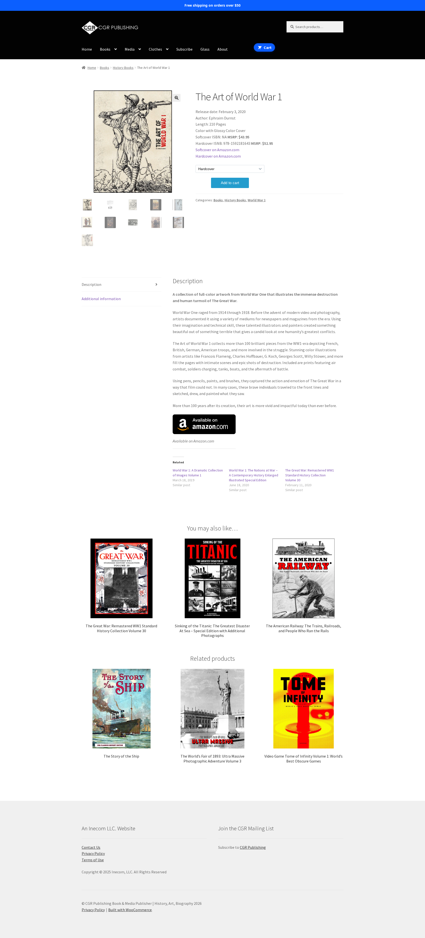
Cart (268, 47)
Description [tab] (91, 284)
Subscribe (184, 49)
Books (105, 49)
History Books (123, 67)
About (222, 49)
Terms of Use (93, 859)
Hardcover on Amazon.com (218, 156)
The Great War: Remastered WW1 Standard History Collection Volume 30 (309, 475)
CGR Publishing (253, 847)
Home (87, 49)
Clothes (155, 49)
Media (130, 49)
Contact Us (91, 847)
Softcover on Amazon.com (217, 149)
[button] (177, 98)
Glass (205, 49)
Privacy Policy (93, 853)
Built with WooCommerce (130, 909)
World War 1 (257, 200)
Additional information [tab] (101, 298)
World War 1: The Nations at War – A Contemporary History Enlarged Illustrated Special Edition (253, 475)
